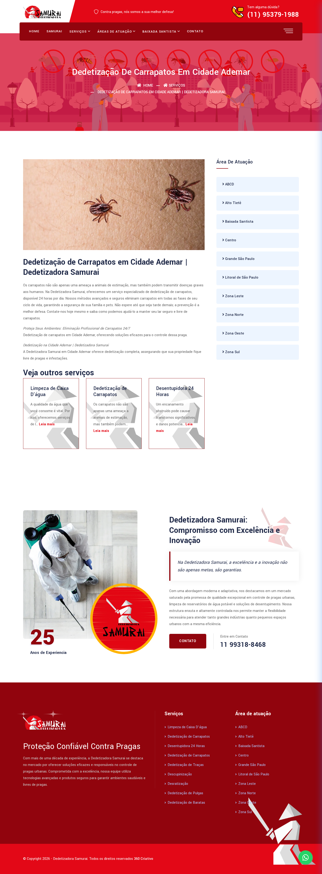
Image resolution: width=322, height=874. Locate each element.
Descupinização (179, 774)
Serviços (78, 31)
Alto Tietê (232, 203)
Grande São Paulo (239, 258)
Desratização (177, 783)
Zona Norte (234, 314)
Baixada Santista (159, 31)
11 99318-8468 (243, 644)
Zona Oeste (234, 333)
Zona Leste (234, 296)
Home (34, 31)
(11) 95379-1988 (273, 14)
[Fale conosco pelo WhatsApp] (305, 857)
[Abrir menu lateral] (288, 31)
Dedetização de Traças (185, 764)
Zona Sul (232, 352)
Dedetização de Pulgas (185, 793)
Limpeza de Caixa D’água (49, 391)
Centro (230, 240)
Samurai (54, 31)
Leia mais (47, 424)
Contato (195, 31)
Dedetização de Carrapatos (110, 391)
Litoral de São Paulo (241, 277)
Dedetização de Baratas (186, 802)
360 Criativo (143, 858)
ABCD (229, 184)
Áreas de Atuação (114, 31)
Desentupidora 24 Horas (175, 391)
